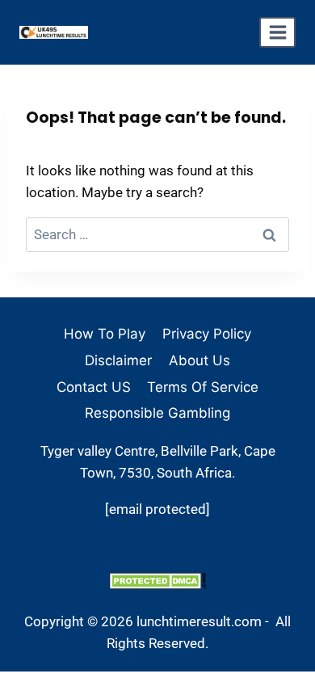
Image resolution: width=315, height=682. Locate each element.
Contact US (94, 387)
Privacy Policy (206, 334)
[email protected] (157, 509)
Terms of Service (202, 387)
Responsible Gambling (157, 413)
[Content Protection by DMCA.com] (157, 580)
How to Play (104, 334)
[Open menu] (277, 32)
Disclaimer (118, 360)
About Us (199, 360)
